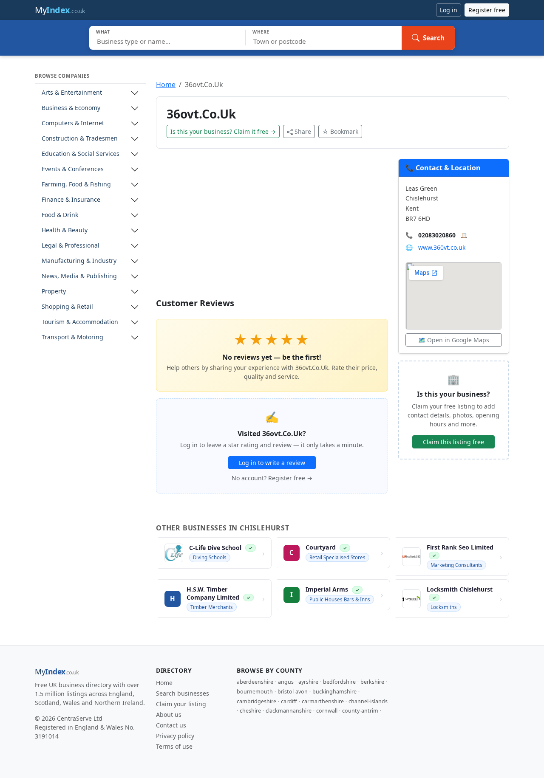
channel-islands (368, 701)
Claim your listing (181, 704)
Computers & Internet (73, 123)
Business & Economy (71, 108)
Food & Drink (60, 215)
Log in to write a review (272, 463)
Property (54, 291)
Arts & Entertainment (72, 92)
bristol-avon (293, 691)
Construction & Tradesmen (80, 138)
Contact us (171, 725)
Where (260, 32)
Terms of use (174, 746)
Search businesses (182, 693)
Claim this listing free (453, 442)
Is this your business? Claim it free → (223, 131)
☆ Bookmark (340, 131)
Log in (448, 10)
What (103, 32)
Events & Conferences (73, 169)
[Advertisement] (272, 228)
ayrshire (308, 681)
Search (434, 38)
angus (286, 681)
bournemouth (255, 691)
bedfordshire (339, 681)
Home (166, 84)
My (60, 10)
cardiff (289, 701)
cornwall (326, 710)
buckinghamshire (334, 691)
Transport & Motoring (72, 337)
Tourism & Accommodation (80, 322)
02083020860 (437, 235)
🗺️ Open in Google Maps (453, 340)
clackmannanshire (289, 710)
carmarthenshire (323, 701)
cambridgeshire (256, 701)
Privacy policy (175, 736)
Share (303, 131)
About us (168, 714)
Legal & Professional (70, 245)
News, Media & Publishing (79, 276)
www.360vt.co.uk (441, 247)
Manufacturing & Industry (79, 261)
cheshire (250, 710)
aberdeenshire (255, 681)
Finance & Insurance (71, 199)
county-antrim (360, 710)
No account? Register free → (272, 478)
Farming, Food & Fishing (76, 184)
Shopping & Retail (67, 306)
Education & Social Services (80, 154)
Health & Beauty (65, 230)
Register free (486, 10)
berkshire (372, 681)
